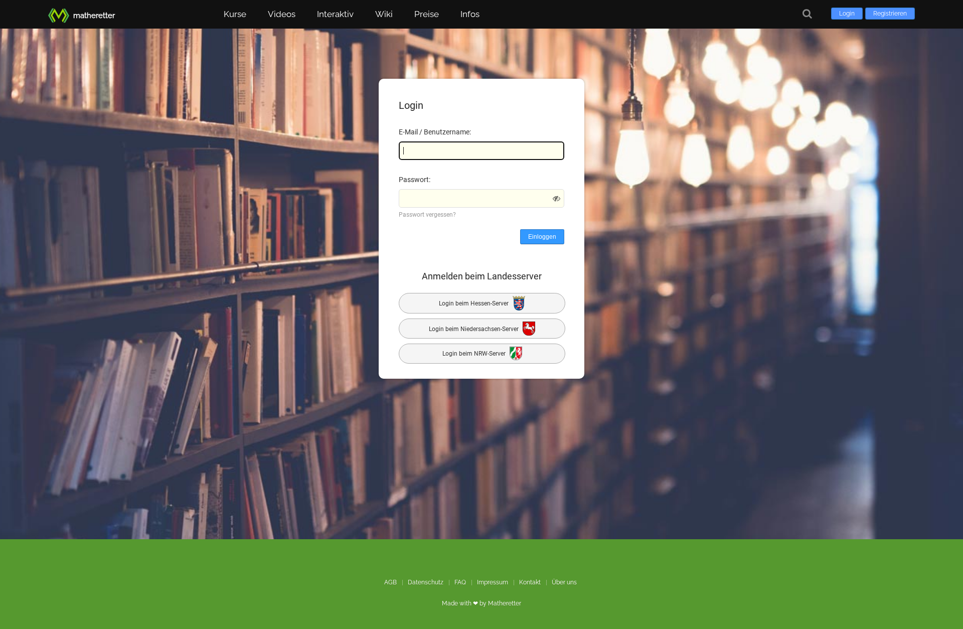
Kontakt (530, 582)
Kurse (235, 14)
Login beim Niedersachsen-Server (474, 328)
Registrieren (890, 13)
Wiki (384, 14)
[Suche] (807, 14)
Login (847, 13)
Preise (426, 14)
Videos (281, 14)
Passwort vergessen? (427, 214)
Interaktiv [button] (335, 14)
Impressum (492, 582)
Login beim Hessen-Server (474, 303)
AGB (390, 582)
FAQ (460, 582)
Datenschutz (425, 582)
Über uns (564, 582)
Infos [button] (469, 14)
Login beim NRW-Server (474, 354)
